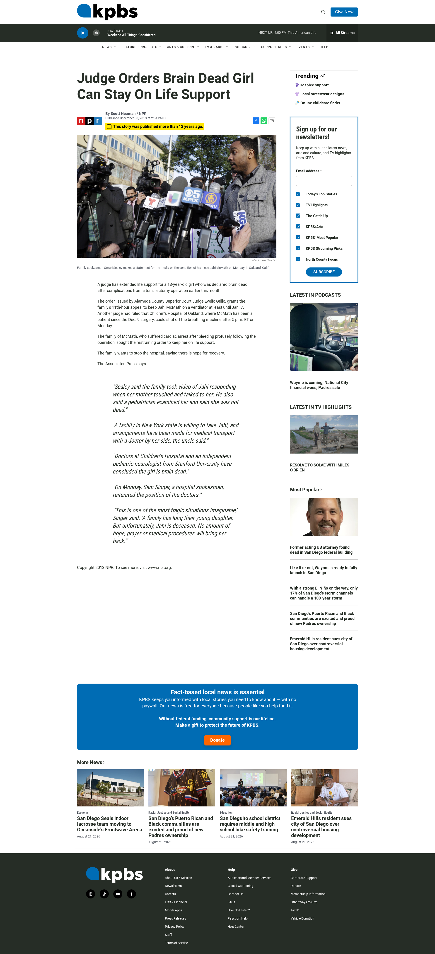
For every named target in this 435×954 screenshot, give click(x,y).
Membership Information (308, 894)
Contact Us (235, 894)
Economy (82, 812)
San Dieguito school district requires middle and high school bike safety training (250, 824)
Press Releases (175, 918)
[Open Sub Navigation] (115, 47)
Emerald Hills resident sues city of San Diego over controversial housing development (321, 643)
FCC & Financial (176, 902)
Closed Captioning (240, 886)
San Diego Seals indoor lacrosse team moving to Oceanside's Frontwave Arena (109, 824)
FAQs (231, 902)
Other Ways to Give (304, 902)
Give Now (344, 12)
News (107, 47)
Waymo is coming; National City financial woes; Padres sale (319, 385)
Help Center (236, 926)
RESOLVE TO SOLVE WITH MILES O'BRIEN (319, 467)
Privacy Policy (174, 926)
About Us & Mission (178, 878)
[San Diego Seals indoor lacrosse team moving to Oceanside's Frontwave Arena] (110, 787)
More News (89, 762)
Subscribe (324, 271)
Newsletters (173, 886)
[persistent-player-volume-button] (96, 33)
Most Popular (304, 490)
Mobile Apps (173, 910)
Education (226, 812)
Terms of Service (176, 943)
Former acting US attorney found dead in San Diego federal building (321, 550)
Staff (168, 935)
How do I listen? (239, 910)
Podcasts (242, 47)
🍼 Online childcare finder (317, 103)
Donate (217, 740)
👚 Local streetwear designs (319, 94)
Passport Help (238, 918)
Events (303, 47)
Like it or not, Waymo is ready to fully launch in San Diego (323, 570)
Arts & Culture (181, 47)
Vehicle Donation (302, 918)
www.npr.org (159, 567)
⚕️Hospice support (312, 85)
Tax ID (295, 910)
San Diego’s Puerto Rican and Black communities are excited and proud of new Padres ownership (322, 618)
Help (323, 47)
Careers (170, 894)
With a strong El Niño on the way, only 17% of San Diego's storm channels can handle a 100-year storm (324, 593)
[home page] (107, 12)
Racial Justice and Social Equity (168, 812)
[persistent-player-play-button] (82, 33)
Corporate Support (304, 878)
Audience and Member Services (249, 878)
